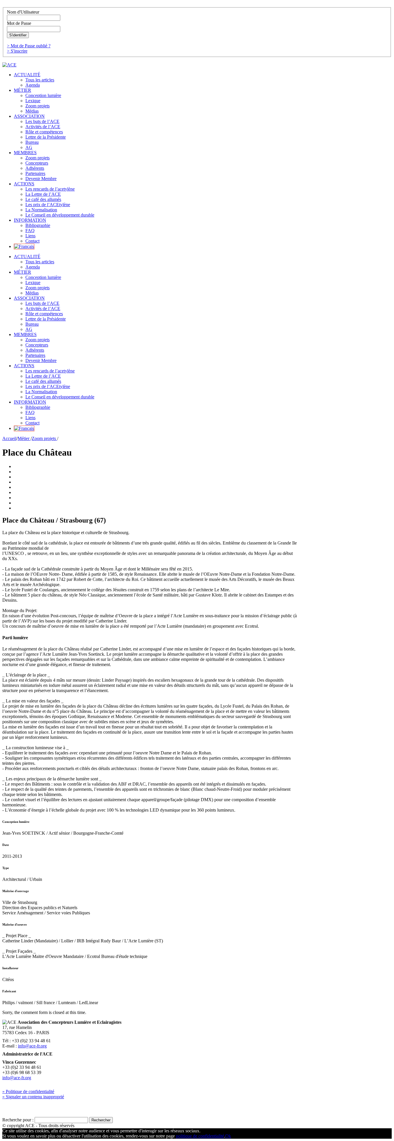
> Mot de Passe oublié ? (28, 45)
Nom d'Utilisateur (23, 12)
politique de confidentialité (200, 1135)
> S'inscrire (17, 51)
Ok (228, 1135)
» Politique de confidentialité (28, 1091)
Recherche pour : (17, 1119)
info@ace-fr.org (32, 1045)
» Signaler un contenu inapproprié (33, 1096)
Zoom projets (44, 438)
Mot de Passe (19, 23)
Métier (24, 438)
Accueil (9, 438)
